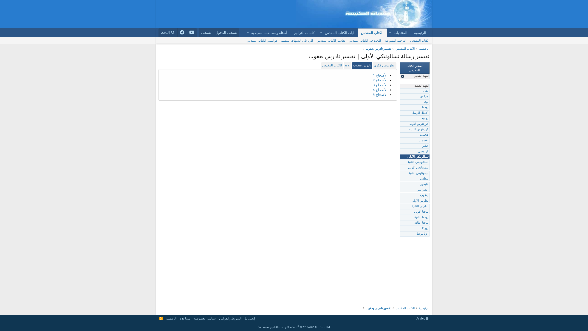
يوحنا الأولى (421, 211)
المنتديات (400, 32)
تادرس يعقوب (362, 65)
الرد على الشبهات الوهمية (297, 40)
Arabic (421, 318)
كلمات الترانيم (304, 32)
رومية (424, 118)
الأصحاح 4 (380, 89)
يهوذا (425, 228)
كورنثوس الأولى (418, 124)
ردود (348, 65)
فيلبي (425, 146)
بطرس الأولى (420, 200)
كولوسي (423, 151)
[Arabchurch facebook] (182, 32)
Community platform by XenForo (294, 327)
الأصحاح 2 (380, 80)
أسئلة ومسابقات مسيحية (269, 32)
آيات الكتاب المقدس (339, 32)
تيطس (424, 178)
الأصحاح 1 (380, 75)
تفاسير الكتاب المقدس (331, 40)
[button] (390, 33)
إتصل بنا (250, 318)
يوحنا (425, 107)
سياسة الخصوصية (205, 318)
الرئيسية (420, 32)
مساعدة (185, 318)
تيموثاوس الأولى (418, 167)
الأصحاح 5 (380, 94)
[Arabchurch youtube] (192, 32)
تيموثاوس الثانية (418, 173)
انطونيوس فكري (385, 65)
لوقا (426, 101)
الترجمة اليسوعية (396, 40)
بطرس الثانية (420, 206)
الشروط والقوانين (230, 318)
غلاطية (424, 135)
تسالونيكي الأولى (418, 156)
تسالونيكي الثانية (417, 162)
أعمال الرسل (420, 112)
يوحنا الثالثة (421, 222)
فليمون (423, 184)
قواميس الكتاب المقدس (262, 40)
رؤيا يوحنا (422, 233)
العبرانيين (422, 189)
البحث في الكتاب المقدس (365, 40)
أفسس (423, 140)
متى (425, 90)
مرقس (424, 96)
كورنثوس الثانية (418, 129)
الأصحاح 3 (380, 85)
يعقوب (424, 195)
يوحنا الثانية (421, 217)
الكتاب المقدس (372, 32)
